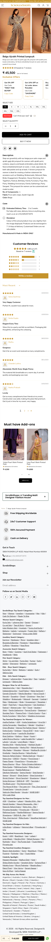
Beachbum (22, 725)
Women (11, 613)
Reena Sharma (8, 764)
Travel (29, 707)
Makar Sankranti (37, 691)
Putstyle (6, 853)
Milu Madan (7, 750)
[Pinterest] (15, 148)
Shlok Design (23, 775)
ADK (18, 722)
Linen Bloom (23, 742)
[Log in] (43, 5)
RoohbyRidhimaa (22, 770)
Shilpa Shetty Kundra (11, 862)
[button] (8, 68)
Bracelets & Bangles (10, 643)
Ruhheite (6, 841)
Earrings (6, 640)
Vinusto (25, 792)
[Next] (29, 475)
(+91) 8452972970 (18, 556)
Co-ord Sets (7, 625)
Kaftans (42, 631)
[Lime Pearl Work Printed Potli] (37, 444)
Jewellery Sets (32, 640)
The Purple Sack (24, 841)
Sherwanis (14, 663)
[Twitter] (10, 148)
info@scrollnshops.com (14, 560)
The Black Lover (9, 784)
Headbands (7, 654)
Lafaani (39, 739)
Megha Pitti (24, 747)
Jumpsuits (22, 631)
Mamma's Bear (27, 827)
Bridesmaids (16, 699)
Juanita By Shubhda (26, 733)
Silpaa (43, 778)
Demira (42, 728)
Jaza (42, 730)
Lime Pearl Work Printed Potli (36, 463)
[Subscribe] (47, 586)
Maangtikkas (34, 643)
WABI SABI (34, 792)
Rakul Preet (7, 868)
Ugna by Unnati (21, 789)
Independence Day (10, 691)
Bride (21, 702)
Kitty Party (22, 716)
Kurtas (32, 661)
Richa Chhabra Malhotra (31, 764)
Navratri (6, 696)
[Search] (39, 5)
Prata (40, 851)
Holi (18, 688)
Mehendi (26, 699)
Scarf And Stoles (29, 652)
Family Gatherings (16, 710)
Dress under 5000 (30, 633)
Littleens (16, 827)
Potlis (10, 652)
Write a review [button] (25, 275)
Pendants (24, 643)
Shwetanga (34, 778)
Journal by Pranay (10, 733)
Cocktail (43, 699)
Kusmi (32, 736)
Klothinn (18, 736)
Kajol (33, 860)
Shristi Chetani (8, 778)
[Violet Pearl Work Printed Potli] (13, 444)
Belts (15, 654)
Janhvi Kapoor (20, 871)
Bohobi (31, 725)
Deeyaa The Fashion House (26, 728)
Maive (32, 742)
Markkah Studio (34, 744)
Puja (43, 713)
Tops (35, 679)
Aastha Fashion (9, 722)
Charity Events (34, 713)
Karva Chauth (39, 693)
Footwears (42, 652)
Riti (42, 839)
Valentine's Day (9, 688)
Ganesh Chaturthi (10, 693)
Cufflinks (6, 645)
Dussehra (14, 696)
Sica (21, 853)
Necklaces (15, 640)
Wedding (6, 699)
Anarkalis (23, 628)
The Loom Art (24, 786)
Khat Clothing (8, 736)
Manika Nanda (20, 744)
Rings (23, 640)
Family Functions (9, 716)
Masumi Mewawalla (10, 747)
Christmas (31, 696)
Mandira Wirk (8, 744)
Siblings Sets (8, 672)
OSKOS (16, 758)
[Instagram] (23, 597)
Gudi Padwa (24, 691)
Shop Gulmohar (36, 775)
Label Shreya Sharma (11, 739)
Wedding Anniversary (36, 716)
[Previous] (22, 475)
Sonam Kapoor (30, 868)
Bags (5, 652)
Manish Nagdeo (9, 804)
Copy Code (8, 93)
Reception (41, 702)
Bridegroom (13, 702)
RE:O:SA (34, 809)
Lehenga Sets (18, 622)
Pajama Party (21, 713)
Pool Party (13, 705)
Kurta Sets (7, 622)
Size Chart (7, 116)
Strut (14, 841)
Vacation (37, 707)
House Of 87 (28, 730)
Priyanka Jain (32, 761)
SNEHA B (20, 781)
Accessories (29, 613)
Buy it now (25, 141)
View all (25, 480)
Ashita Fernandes (9, 725)
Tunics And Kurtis (35, 628)
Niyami (40, 756)
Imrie (37, 730)
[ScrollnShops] (20, 5)
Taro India (35, 781)
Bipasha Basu (35, 865)
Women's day (15, 707)
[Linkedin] (17, 597)
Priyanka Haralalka (10, 809)
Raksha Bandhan (25, 693)
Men (38, 613)
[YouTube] (34, 597)
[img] (8, 293)
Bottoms (6, 631)
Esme (24, 851)
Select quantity (10, 121)
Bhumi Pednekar (22, 865)
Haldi (5, 705)
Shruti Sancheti (22, 778)
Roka (5, 702)
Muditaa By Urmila (38, 750)
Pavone (24, 758)
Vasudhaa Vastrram (38, 818)
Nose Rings (24, 645)
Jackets (14, 631)
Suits (39, 661)
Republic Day (27, 688)
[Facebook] (5, 148)
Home (3, 508)
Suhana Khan (40, 862)
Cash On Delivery (9, 616)
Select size (8, 102)
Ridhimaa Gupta (20, 767)
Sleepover (42, 710)
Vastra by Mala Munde (11, 792)
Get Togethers (38, 705)
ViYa (4, 830)
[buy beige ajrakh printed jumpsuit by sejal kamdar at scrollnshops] (15, 30)
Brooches (15, 645)
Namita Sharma (18, 753)
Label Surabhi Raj (28, 739)
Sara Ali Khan (8, 871)
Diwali (22, 696)
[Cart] (48, 5)
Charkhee (39, 725)
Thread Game (8, 789)
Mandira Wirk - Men (33, 801)
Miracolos (17, 750)
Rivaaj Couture (8, 770)
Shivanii (13, 775)
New (4, 613)
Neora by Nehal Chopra (12, 756)
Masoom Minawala (10, 860)
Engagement (31, 702)
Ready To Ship (23, 616)
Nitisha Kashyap (29, 756)
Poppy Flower (8, 761)
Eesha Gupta (8, 730)
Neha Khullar (31, 753)
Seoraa (5, 775)
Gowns (28, 625)
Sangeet (35, 699)
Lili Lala (13, 742)
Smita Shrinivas (9, 781)
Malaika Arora (8, 865)
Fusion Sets (32, 631)
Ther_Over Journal (39, 786)
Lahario (5, 742)
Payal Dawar (33, 758)
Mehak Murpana (37, 747)
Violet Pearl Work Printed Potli (13, 463)
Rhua (18, 764)
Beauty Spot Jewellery (11, 851)
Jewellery (20, 613)
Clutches (18, 652)
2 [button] (24, 411)
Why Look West (9, 795)
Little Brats (7, 827)
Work (5, 710)
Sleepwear (7, 633)
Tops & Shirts (19, 625)
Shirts (5, 661)
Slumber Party (8, 713)
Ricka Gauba (7, 767)
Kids (43, 613)
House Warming (25, 705)
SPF (27, 781)
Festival (6, 707)
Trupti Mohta (37, 841)
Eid (24, 707)
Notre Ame (7, 758)
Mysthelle (6, 753)
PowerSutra (20, 761)
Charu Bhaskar (8, 728)
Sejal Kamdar (38, 772)
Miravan (26, 750)
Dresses (35, 622)
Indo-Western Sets (10, 628)
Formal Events (30, 710)
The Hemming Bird (24, 784)
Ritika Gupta (34, 767)
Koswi (26, 736)
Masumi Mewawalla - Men (27, 804)
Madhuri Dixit (24, 860)
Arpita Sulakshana (29, 722)
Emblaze (18, 730)
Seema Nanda (25, 772)
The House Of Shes (10, 786)
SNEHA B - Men (19, 815)
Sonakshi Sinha (27, 862)
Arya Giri (41, 722)
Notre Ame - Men (29, 807)
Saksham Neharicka (10, 772)
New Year (40, 696)
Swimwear (17, 633)
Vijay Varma (18, 868)
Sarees (27, 622)
